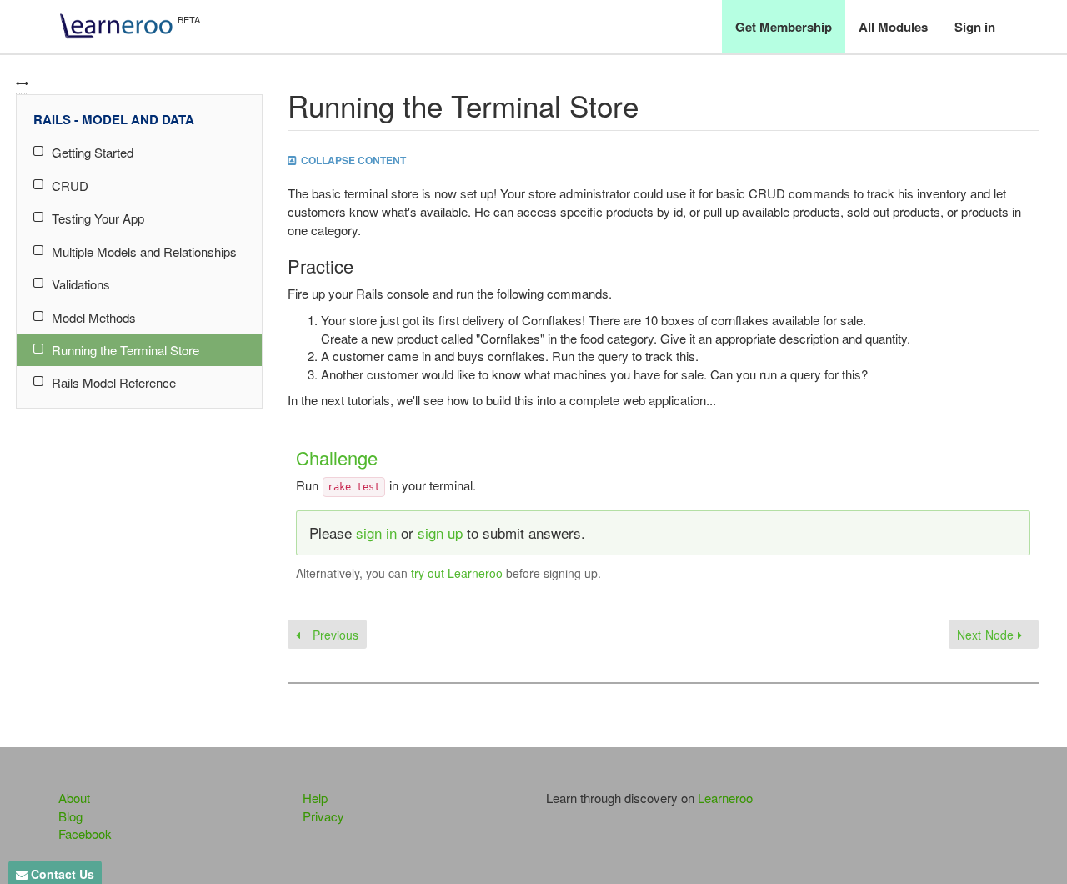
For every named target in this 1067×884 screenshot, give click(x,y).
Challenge (337, 457)
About (74, 797)
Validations (81, 284)
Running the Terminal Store (125, 350)
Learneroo (725, 797)
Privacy (323, 816)
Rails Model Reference (114, 382)
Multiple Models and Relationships (144, 251)
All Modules (893, 27)
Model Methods (94, 317)
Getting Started (92, 152)
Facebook (85, 833)
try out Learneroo (457, 573)
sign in (376, 532)
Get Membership (783, 27)
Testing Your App (98, 218)
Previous (333, 634)
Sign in (974, 27)
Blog (70, 816)
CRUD (70, 185)
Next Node (987, 634)
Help (315, 797)
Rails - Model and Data (113, 119)
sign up (440, 532)
